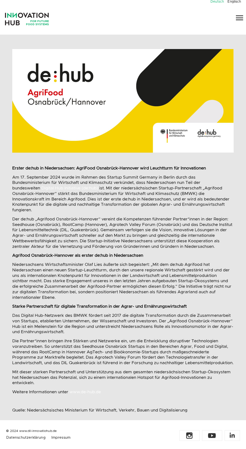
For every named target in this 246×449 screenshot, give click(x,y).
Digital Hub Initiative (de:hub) (69, 188)
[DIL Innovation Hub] (27, 18)
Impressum (60, 437)
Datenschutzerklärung (25, 437)
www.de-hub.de (85, 392)
